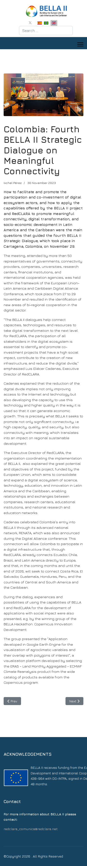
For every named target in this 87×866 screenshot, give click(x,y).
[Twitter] (30, 23)
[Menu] (80, 44)
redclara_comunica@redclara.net (31, 829)
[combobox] (46, 30)
